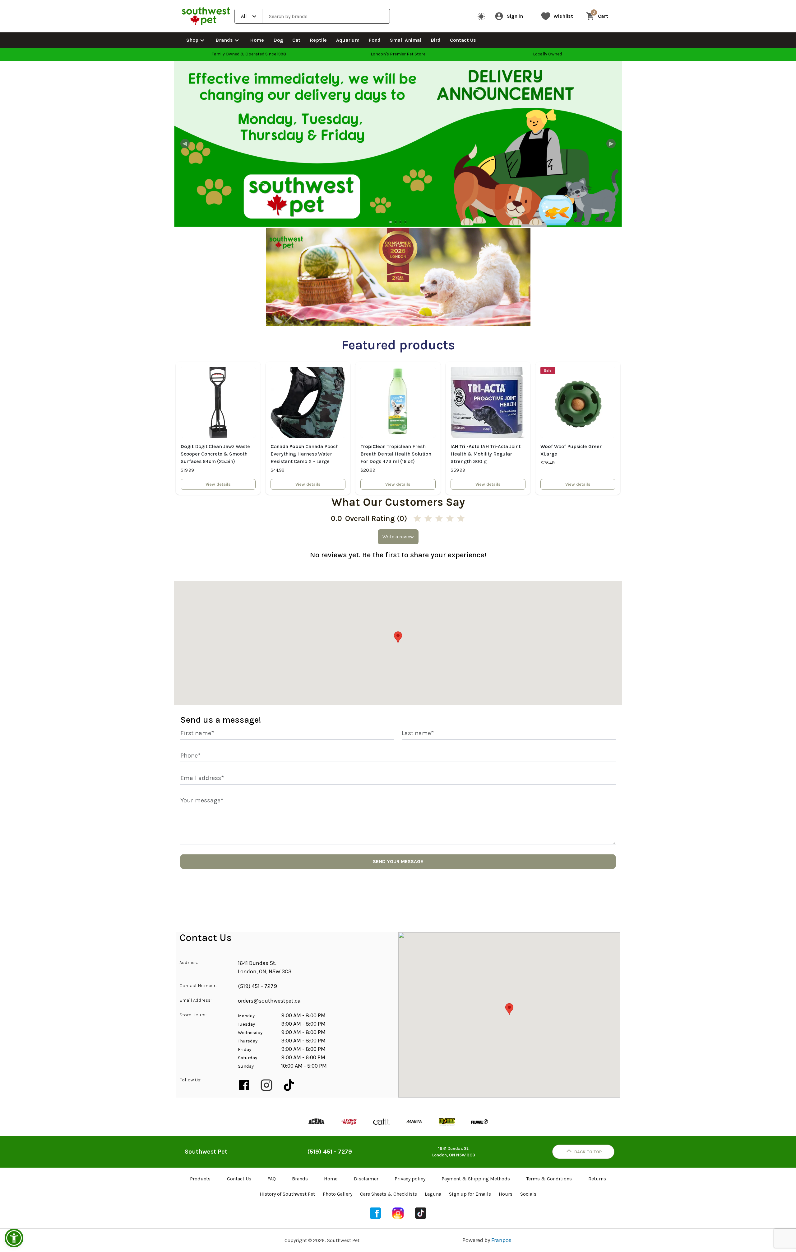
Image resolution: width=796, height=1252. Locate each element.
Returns (597, 1179)
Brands (224, 40)
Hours (505, 1194)
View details (218, 484)
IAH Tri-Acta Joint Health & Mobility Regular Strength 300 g (486, 453)
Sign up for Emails (470, 1194)
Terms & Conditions (549, 1179)
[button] (14, 1238)
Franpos (501, 1240)
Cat (296, 40)
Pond (375, 40)
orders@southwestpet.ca (269, 1000)
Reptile (318, 40)
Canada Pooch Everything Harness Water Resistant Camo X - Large (305, 453)
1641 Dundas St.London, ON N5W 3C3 (453, 1152)
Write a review (398, 537)
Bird (436, 40)
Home (257, 40)
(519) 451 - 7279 (257, 986)
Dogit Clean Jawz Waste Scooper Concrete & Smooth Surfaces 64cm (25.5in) (215, 453)
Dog (278, 40)
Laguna (433, 1194)
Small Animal (405, 40)
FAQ (271, 1179)
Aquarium (347, 40)
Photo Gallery (337, 1194)
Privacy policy (410, 1179)
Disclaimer (366, 1179)
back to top (588, 1152)
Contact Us (463, 40)
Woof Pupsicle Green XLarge (571, 450)
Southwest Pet (206, 1151)
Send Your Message (398, 861)
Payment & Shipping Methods (476, 1179)
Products (200, 1179)
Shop (192, 40)
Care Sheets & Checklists (388, 1194)
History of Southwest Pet (287, 1194)
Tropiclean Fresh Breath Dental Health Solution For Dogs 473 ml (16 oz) (395, 453)
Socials (528, 1194)
